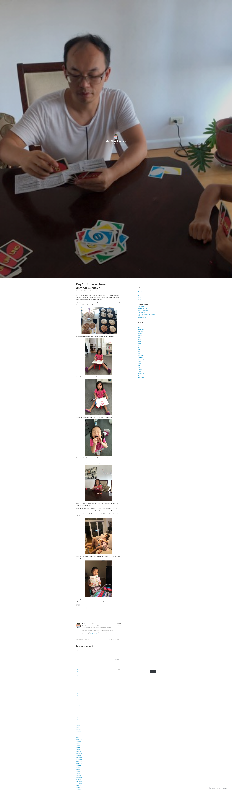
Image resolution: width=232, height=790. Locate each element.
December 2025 (79, 685)
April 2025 (78, 701)
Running (140, 297)
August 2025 (78, 693)
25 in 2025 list (141, 291)
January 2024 (78, 731)
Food (139, 337)
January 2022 (78, 779)
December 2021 (79, 781)
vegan (139, 375)
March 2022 (78, 775)
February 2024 (79, 729)
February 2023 (79, 753)
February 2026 (79, 681)
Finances (140, 335)
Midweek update (141, 306)
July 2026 (78, 671)
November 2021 (79, 783)
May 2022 (78, 771)
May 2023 (78, 747)
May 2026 (78, 675)
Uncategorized (141, 373)
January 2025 (78, 707)
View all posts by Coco (94, 633)
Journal (78, 290)
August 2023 (78, 741)
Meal (139, 353)
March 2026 (78, 679)
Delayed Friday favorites (143, 310)
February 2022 (79, 777)
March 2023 (78, 751)
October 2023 (79, 737)
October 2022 (79, 761)
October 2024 (79, 713)
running (139, 367)
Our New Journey (116, 141)
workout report (141, 377)
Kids (82, 290)
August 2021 (78, 789)
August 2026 (78, 669)
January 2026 (78, 683)
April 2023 (78, 749)
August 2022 (78, 765)
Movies (139, 361)
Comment (117, 659)
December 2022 (79, 757)
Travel (139, 299)
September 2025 (79, 691)
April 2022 (78, 773)
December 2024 (79, 709)
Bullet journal (140, 329)
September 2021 (79, 787)
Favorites (140, 333)
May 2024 (78, 723)
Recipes (139, 295)
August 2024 (78, 717)
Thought (140, 369)
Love (139, 351)
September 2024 (79, 715)
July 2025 (78, 695)
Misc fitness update (142, 317)
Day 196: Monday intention (114, 640)
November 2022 (79, 759)
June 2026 (78, 673)
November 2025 (79, 687)
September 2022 (79, 763)
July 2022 (78, 767)
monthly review (141, 359)
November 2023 (79, 735)
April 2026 (78, 677)
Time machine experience (143, 312)
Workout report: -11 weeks (143, 308)
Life (139, 349)
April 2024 (78, 725)
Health (139, 341)
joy (138, 345)
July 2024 (78, 719)
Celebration (140, 331)
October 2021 (79, 785)
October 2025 (79, 689)
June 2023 (78, 745)
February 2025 (79, 705)
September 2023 (79, 739)
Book (139, 327)
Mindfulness (140, 357)
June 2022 (78, 769)
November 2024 (79, 711)
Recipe (139, 365)
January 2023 (78, 755)
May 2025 (78, 699)
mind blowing (141, 355)
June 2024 (78, 721)
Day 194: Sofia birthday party (83, 640)
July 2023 (78, 743)
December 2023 (79, 733)
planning (140, 363)
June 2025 (78, 697)
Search (119, 669)
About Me (140, 293)
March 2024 (78, 727)
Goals (139, 339)
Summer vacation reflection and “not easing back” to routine (146, 315)
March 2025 (78, 703)
